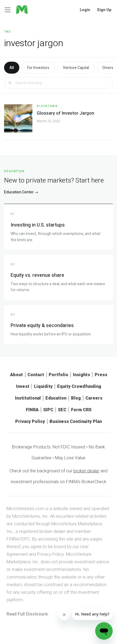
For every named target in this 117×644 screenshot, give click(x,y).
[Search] (10, 83)
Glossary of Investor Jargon (65, 113)
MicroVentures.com (25, 508)
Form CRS (81, 409)
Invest (22, 386)
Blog (76, 398)
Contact (35, 374)
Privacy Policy (30, 421)
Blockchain (47, 106)
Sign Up (104, 10)
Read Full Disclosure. (28, 614)
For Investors (38, 68)
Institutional (28, 398)
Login (85, 10)
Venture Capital (76, 68)
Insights (81, 374)
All (12, 68)
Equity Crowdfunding (79, 386)
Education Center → (21, 192)
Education (55, 398)
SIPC (48, 409)
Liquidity (43, 386)
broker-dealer (86, 470)
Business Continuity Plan (76, 421)
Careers (93, 398)
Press (101, 374)
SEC (62, 409)
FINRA (32, 409)
